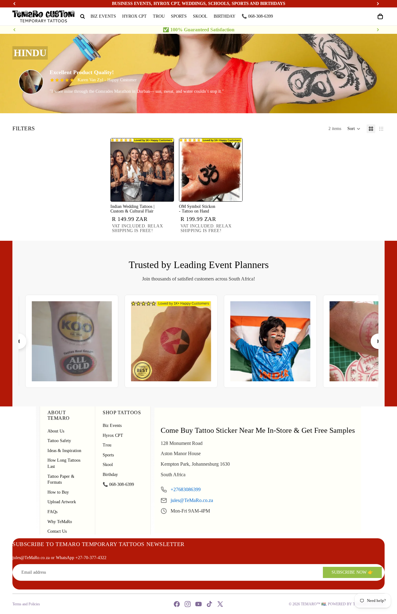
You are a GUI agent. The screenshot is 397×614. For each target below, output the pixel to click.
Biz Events (112, 425)
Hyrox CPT (113, 435)
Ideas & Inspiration (64, 450)
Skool (108, 464)
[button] (353, 129)
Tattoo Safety (59, 440)
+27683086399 (186, 489)
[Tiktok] (209, 604)
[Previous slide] (14, 30)
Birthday (110, 474)
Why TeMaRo (59, 521)
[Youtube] (198, 604)
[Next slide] (378, 30)
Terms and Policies (26, 604)
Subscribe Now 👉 (352, 572)
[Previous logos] (18, 341)
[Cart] (380, 16)
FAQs (52, 511)
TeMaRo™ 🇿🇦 (313, 604)
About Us (55, 431)
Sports (108, 455)
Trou (107, 445)
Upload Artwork (61, 502)
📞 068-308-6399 (118, 484)
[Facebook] (177, 604)
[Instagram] (187, 604)
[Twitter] (220, 604)
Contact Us (57, 531)
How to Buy (58, 492)
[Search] (82, 16)
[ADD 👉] (232, 191)
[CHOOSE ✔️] (164, 191)
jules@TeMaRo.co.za (192, 500)
